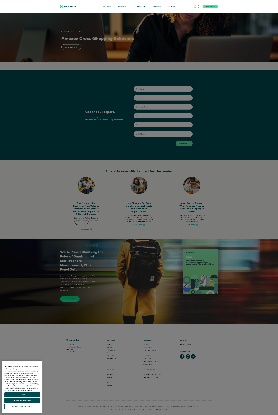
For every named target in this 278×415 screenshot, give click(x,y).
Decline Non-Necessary (22, 400)
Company (171, 7)
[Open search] (199, 6)
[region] (22, 386)
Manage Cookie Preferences (22, 406)
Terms (9, 390)
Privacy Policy (27, 377)
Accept (22, 395)
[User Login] (195, 6)
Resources (157, 7)
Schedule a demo (210, 6)
